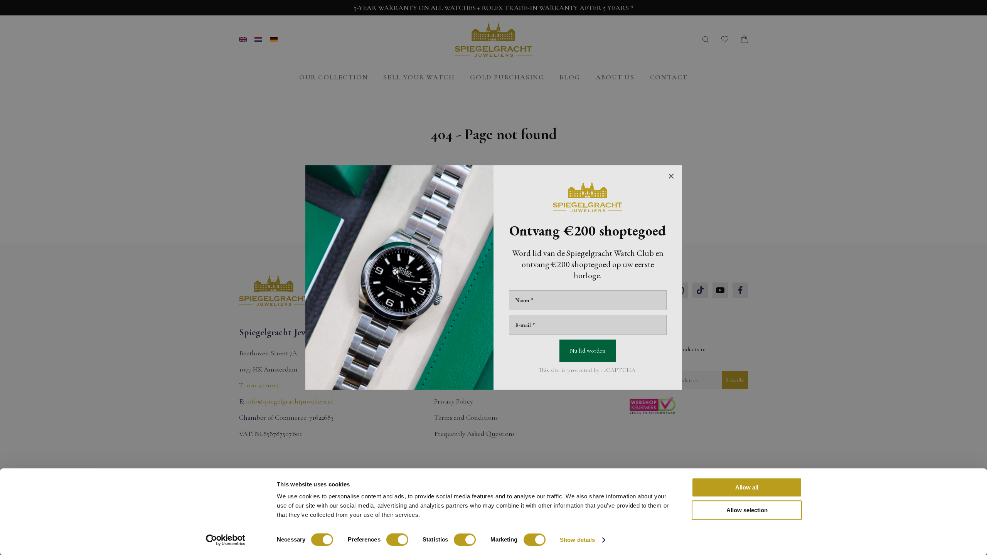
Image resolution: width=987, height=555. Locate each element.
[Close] (671, 176)
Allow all (746, 487)
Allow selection (747, 510)
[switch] (397, 539)
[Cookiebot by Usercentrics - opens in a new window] (225, 540)
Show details (577, 539)
